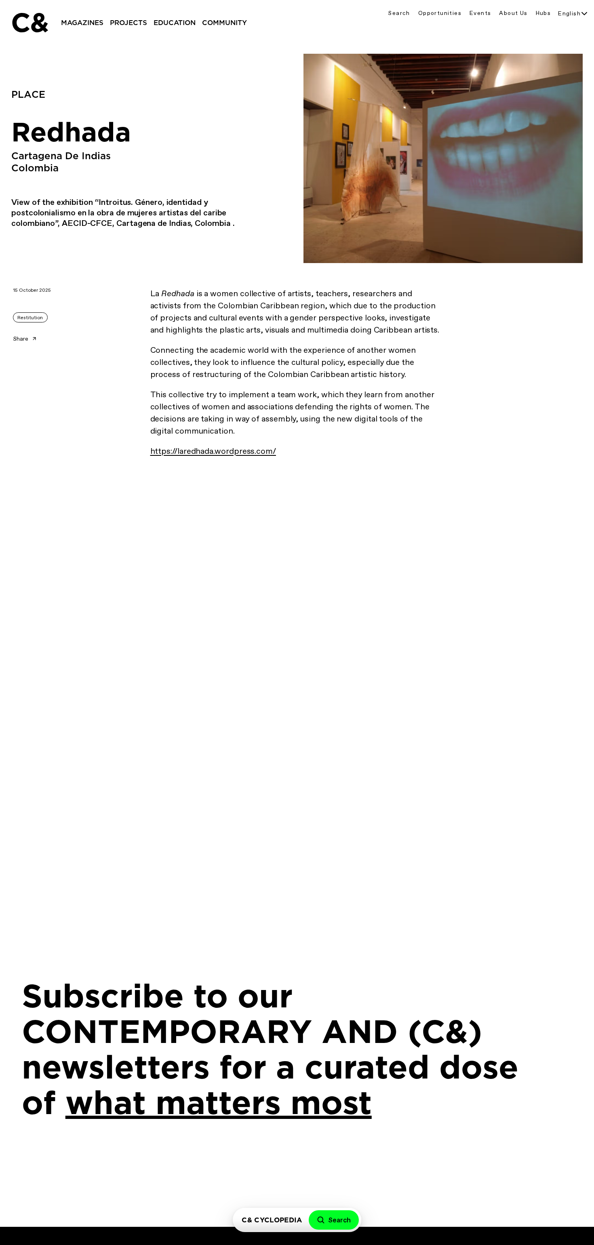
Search (399, 13)
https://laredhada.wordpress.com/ (213, 451)
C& (29, 22)
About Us (513, 13)
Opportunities (439, 13)
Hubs (543, 13)
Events (480, 13)
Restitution (30, 317)
